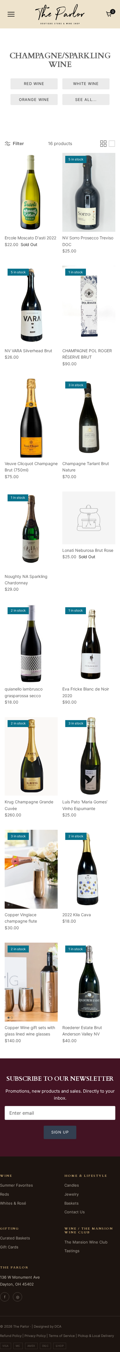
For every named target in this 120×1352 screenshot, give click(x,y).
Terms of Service (62, 1336)
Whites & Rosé (13, 1203)
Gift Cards (9, 1247)
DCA (57, 1326)
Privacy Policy (35, 1336)
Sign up (60, 1132)
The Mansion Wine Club (85, 1242)
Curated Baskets (15, 1238)
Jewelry (71, 1194)
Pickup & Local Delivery (96, 1336)
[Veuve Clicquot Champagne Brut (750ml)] (31, 418)
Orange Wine (34, 99)
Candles (71, 1185)
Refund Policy (11, 1336)
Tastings (72, 1250)
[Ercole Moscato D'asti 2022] (31, 192)
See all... (85, 99)
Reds (4, 1194)
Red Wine (34, 83)
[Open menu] (11, 14)
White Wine (86, 83)
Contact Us (74, 1212)
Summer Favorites (16, 1185)
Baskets (71, 1203)
